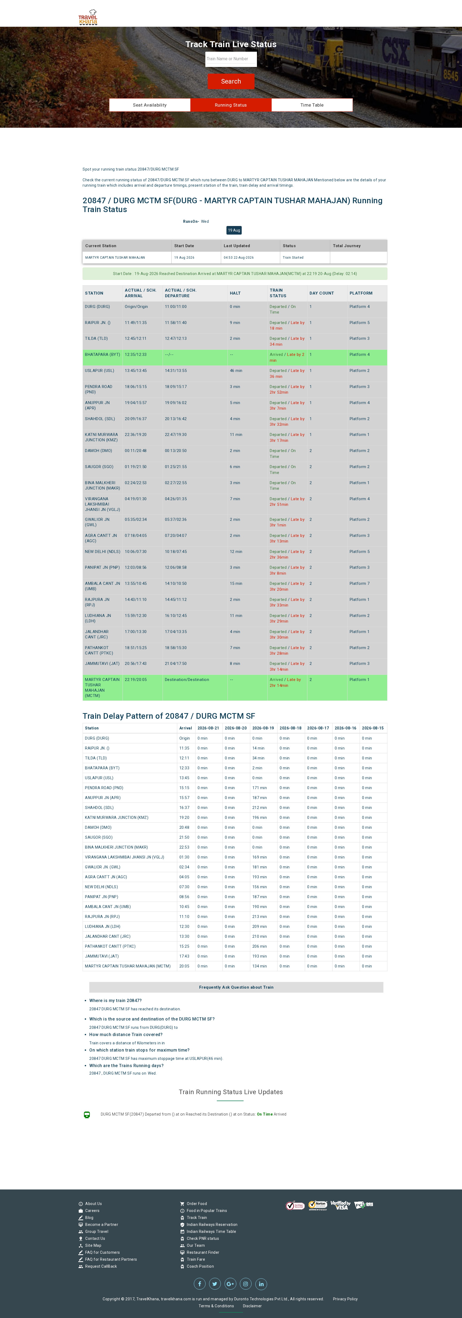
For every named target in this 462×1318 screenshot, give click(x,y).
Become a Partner (100, 1224)
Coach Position (199, 1266)
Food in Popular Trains (205, 1210)
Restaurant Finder (202, 1252)
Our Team (194, 1245)
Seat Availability (150, 105)
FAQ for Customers (101, 1252)
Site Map (92, 1245)
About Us (92, 1204)
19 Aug (234, 230)
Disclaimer (252, 1306)
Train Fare (194, 1259)
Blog (88, 1217)
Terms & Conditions (216, 1306)
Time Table (312, 105)
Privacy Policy (345, 1299)
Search (231, 81)
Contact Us (94, 1238)
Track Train (195, 1217)
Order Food (195, 1204)
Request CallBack (100, 1266)
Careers (91, 1210)
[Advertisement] (256, 149)
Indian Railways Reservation (211, 1224)
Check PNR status (201, 1238)
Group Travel (95, 1231)
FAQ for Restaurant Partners (110, 1259)
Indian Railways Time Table (210, 1231)
